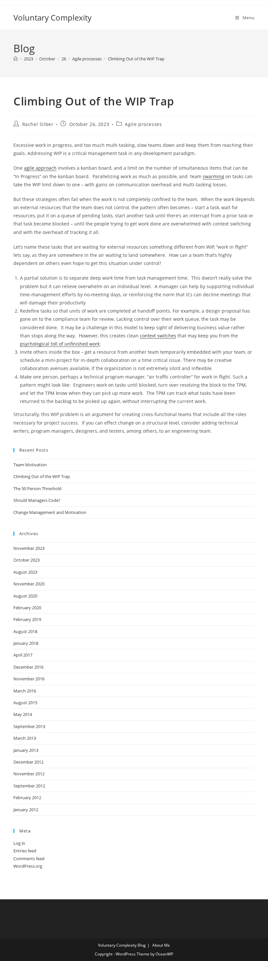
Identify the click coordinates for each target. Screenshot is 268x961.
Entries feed (24, 851)
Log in (19, 843)
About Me (161, 945)
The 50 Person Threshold (37, 488)
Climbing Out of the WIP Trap (136, 59)
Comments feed (28, 858)
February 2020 (27, 608)
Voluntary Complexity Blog (122, 945)
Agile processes (143, 124)
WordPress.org (27, 866)
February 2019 (27, 619)
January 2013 (25, 750)
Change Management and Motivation (49, 512)
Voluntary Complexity (52, 17)
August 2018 (25, 631)
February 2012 (27, 797)
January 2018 (25, 643)
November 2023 (28, 548)
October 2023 (26, 560)
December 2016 (28, 667)
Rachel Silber (38, 124)
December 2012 (28, 762)
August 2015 (25, 702)
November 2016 (28, 679)
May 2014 (22, 714)
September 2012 (29, 786)
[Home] (15, 59)
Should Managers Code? (36, 500)
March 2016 (24, 691)
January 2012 (25, 810)
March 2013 (24, 738)
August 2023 (25, 572)
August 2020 (25, 596)
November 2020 (28, 584)
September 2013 (29, 726)
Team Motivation (30, 465)
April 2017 (22, 655)
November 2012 (28, 774)
